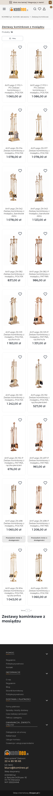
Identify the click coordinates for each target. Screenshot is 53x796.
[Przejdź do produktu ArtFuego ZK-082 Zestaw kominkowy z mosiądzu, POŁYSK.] (13, 250)
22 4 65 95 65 (13, 761)
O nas (8, 680)
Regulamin (10, 660)
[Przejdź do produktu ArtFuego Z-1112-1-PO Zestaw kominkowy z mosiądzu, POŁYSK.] (13, 63)
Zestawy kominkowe (40, 17)
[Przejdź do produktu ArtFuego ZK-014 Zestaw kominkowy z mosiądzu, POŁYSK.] (13, 126)
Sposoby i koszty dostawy (17, 710)
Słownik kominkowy (14, 691)
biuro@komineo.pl (16, 767)
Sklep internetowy (25, 793)
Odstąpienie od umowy (16, 732)
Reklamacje (11, 736)
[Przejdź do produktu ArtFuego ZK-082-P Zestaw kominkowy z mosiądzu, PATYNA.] (39, 250)
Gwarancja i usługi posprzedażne (20, 743)
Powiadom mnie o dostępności (14, 539)
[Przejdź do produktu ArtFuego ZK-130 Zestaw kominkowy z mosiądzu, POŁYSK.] (13, 373)
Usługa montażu (13, 739)
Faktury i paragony (14, 718)
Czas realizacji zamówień (16, 714)
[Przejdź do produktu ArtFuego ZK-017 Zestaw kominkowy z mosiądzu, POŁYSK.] (39, 126)
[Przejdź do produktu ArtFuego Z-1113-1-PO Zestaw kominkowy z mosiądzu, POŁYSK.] (39, 63)
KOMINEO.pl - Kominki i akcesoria (15, 17)
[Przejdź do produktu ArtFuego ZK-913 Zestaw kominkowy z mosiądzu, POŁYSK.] (39, 566)
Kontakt (9, 667)
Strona (23, 610)
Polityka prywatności (15, 664)
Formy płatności (13, 707)
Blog (8, 687)
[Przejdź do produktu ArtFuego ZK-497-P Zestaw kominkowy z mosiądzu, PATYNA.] (39, 436)
